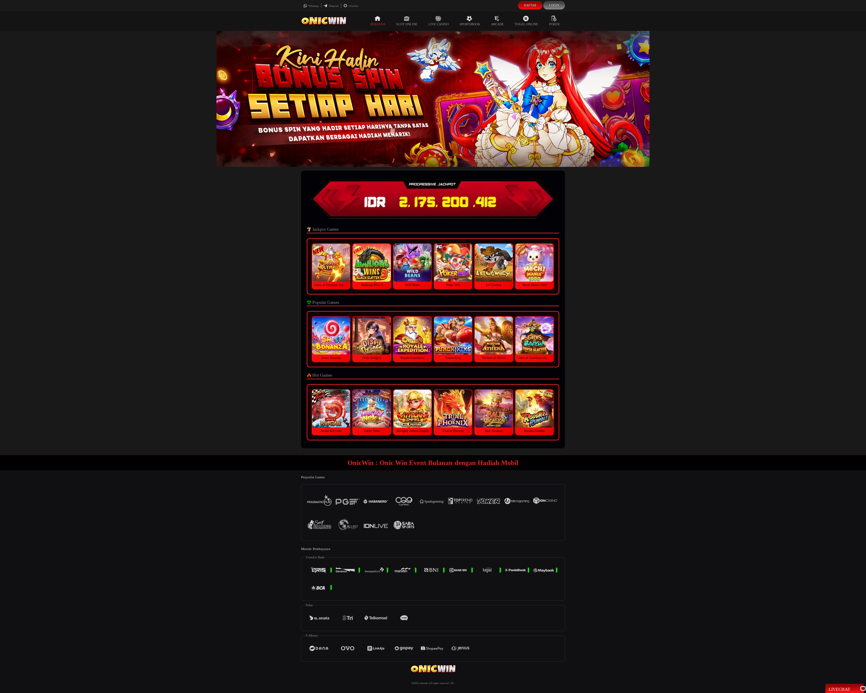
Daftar (530, 5)
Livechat (353, 6)
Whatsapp (313, 6)
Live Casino (438, 24)
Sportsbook (470, 24)
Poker (554, 24)
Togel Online (526, 24)
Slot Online (406, 24)
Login (554, 5)
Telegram (333, 6)
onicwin (423, 683)
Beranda (378, 24)
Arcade (497, 24)
